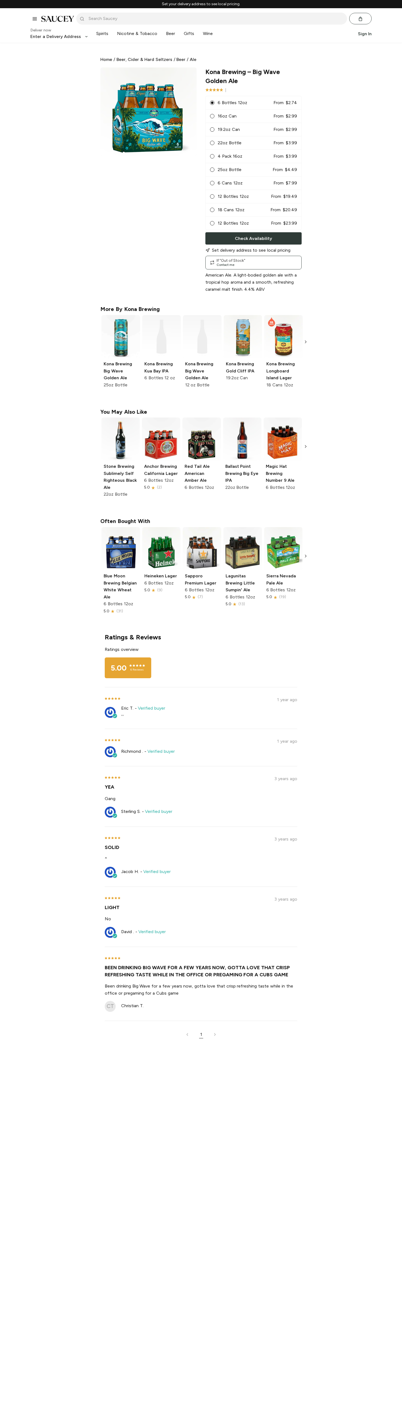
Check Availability (253, 238)
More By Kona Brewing (130, 309)
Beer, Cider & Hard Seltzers (144, 59)
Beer (180, 59)
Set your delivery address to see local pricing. (201, 4)
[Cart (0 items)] (360, 19)
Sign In (365, 33)
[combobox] (215, 18)
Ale (193, 59)
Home (106, 59)
